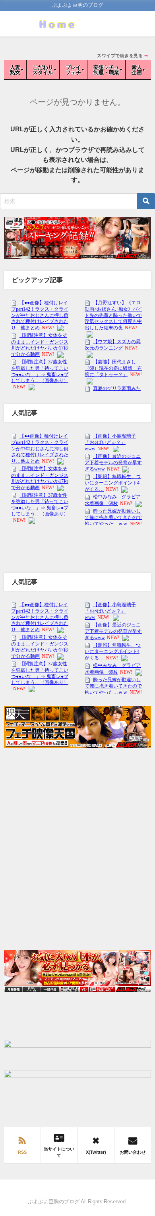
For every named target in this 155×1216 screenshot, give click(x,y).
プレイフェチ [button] (73, 70)
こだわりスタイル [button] (43, 70)
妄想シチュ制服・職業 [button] (106, 70)
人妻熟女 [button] (15, 70)
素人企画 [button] (137, 70)
